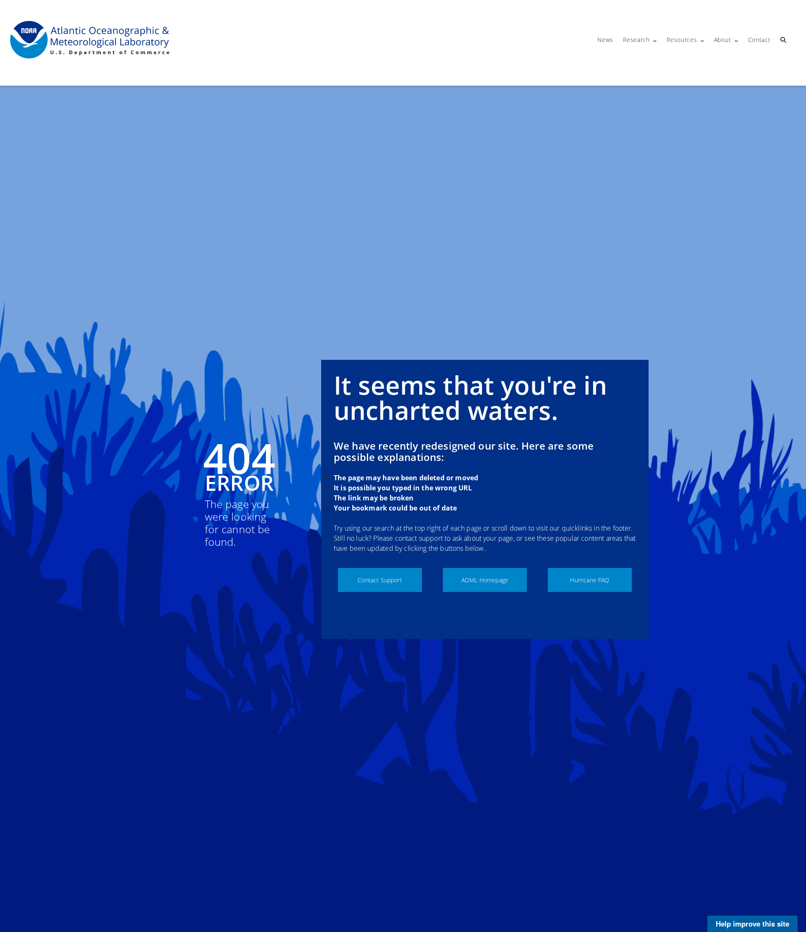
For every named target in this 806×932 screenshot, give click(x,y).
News (605, 40)
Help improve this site (752, 924)
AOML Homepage (484, 580)
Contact (759, 40)
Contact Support (380, 580)
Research (636, 40)
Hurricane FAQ (589, 580)
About (722, 40)
